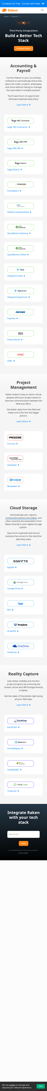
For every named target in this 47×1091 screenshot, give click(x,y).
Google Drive (14, 588)
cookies (12, 1085)
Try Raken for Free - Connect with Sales (21, 3)
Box (9, 609)
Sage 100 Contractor (17, 127)
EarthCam (12, 727)
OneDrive (12, 652)
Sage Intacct (13, 169)
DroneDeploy (14, 748)
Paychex (11, 318)
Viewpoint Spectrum (17, 297)
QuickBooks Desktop (18, 233)
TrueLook (12, 791)
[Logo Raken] (10, 10)
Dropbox (12, 631)
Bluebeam (12, 486)
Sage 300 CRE (14, 148)
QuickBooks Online (17, 254)
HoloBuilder (13, 769)
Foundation (13, 190)
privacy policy (23, 853)
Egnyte (11, 567)
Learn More (23, 104)
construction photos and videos (21, 518)
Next (24, 843)
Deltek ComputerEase (18, 212)
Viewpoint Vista (15, 275)
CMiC (10, 360)
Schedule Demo (23, 48)
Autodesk (12, 465)
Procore (11, 443)
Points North (13, 339)
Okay (41, 1086)
